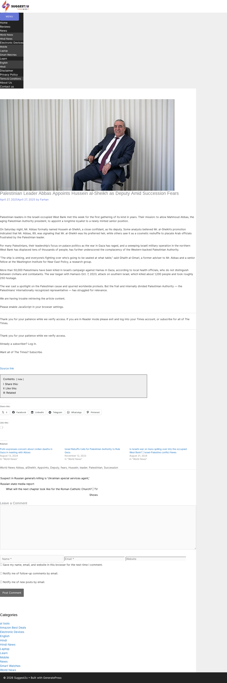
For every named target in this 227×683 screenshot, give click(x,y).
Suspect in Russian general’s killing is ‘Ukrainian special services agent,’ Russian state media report (44, 479)
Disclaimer (6, 70)
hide (20, 379)
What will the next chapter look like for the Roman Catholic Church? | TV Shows (52, 489)
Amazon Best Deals (13, 627)
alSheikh (30, 467)
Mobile (3, 46)
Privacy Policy (9, 74)
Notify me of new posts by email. (24, 582)
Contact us (7, 86)
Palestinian (95, 467)
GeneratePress (52, 677)
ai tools (5, 623)
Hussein (73, 467)
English (4, 62)
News (3, 30)
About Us (6, 82)
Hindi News (6, 38)
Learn (3, 58)
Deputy (54, 467)
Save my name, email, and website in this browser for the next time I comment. (53, 564)
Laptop (4, 50)
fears (64, 467)
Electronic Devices (11, 42)
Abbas (20, 467)
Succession (111, 467)
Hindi (2, 66)
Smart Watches (8, 54)
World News (6, 34)
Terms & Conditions (10, 78)
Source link (7, 368)
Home (3, 22)
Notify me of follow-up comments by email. (30, 573)
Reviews (5, 26)
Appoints (43, 467)
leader (83, 467)
